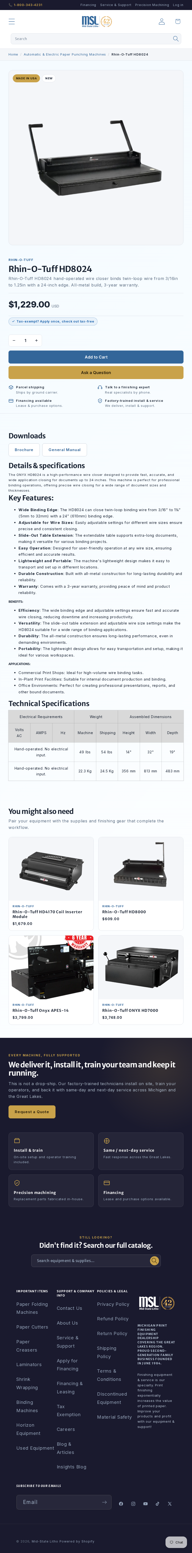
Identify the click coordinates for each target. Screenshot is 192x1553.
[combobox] (96, 38)
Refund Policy (113, 1318)
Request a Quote (32, 1111)
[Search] (176, 39)
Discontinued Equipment (112, 1398)
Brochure (24, 449)
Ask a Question (96, 372)
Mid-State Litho (45, 1541)
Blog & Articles (65, 1448)
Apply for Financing (67, 1365)
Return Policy (112, 1333)
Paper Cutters (32, 1327)
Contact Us (69, 1308)
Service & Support (115, 5)
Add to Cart (96, 357)
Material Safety (114, 1417)
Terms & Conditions (109, 1375)
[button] (11, 21)
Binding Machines (27, 1406)
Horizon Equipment (28, 1429)
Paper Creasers (27, 1346)
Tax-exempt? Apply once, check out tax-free (55, 321)
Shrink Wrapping (27, 1383)
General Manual (64, 449)
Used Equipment (35, 1448)
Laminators (29, 1364)
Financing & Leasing (70, 1387)
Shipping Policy (106, 1352)
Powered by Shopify (77, 1541)
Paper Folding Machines (32, 1308)
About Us (67, 1323)
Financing (88, 5)
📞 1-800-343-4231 (25, 5)
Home (13, 54)
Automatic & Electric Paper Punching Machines (65, 54)
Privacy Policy (113, 1304)
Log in (178, 5)
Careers (66, 1429)
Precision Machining (152, 5)
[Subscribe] (104, 1502)
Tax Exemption (69, 1410)
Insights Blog (71, 1466)
